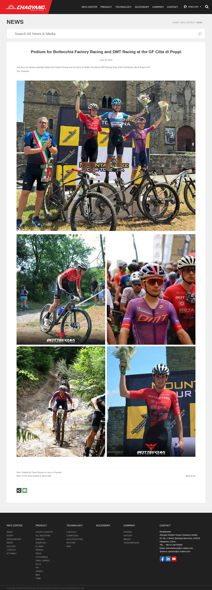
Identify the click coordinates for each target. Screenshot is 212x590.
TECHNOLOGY (123, 7)
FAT (37, 568)
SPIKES (39, 571)
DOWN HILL (41, 543)
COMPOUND (72, 536)
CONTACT (172, 7)
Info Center (187, 22)
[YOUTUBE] (174, 559)
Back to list (190, 476)
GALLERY (11, 546)
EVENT (10, 536)
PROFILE (128, 532)
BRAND (127, 539)
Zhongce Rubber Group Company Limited (47, 588)
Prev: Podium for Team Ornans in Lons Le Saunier (39, 472)
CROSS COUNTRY (44, 532)
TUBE (38, 578)
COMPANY (158, 7)
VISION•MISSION (131, 543)
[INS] (168, 559)
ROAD (38, 553)
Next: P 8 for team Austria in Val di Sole (34, 476)
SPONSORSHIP (14, 539)
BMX (38, 575)
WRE (68, 546)
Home (175, 22)
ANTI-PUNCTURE (74, 539)
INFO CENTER (89, 7)
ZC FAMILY (12, 553)
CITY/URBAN (42, 557)
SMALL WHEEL (43, 560)
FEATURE (71, 543)
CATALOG (11, 550)
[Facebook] (162, 559)
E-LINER (40, 546)
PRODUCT (106, 7)
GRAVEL (40, 550)
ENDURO (40, 539)
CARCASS (71, 532)
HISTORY (128, 536)
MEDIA (10, 543)
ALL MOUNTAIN (43, 536)
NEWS (10, 532)
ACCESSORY (142, 7)
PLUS (38, 564)
